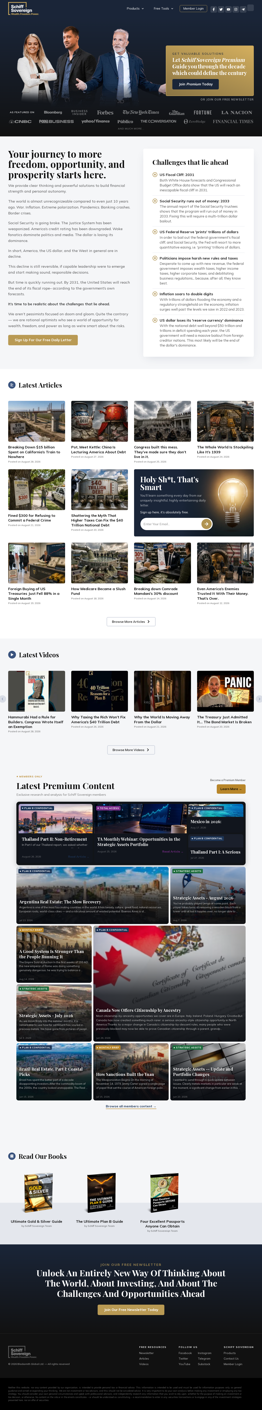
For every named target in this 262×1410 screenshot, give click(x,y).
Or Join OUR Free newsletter (227, 99)
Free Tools (161, 8)
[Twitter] (221, 9)
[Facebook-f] (213, 9)
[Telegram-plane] (243, 9)
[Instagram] (236, 9)
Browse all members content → (131, 1106)
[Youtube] (228, 9)
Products (133, 8)
